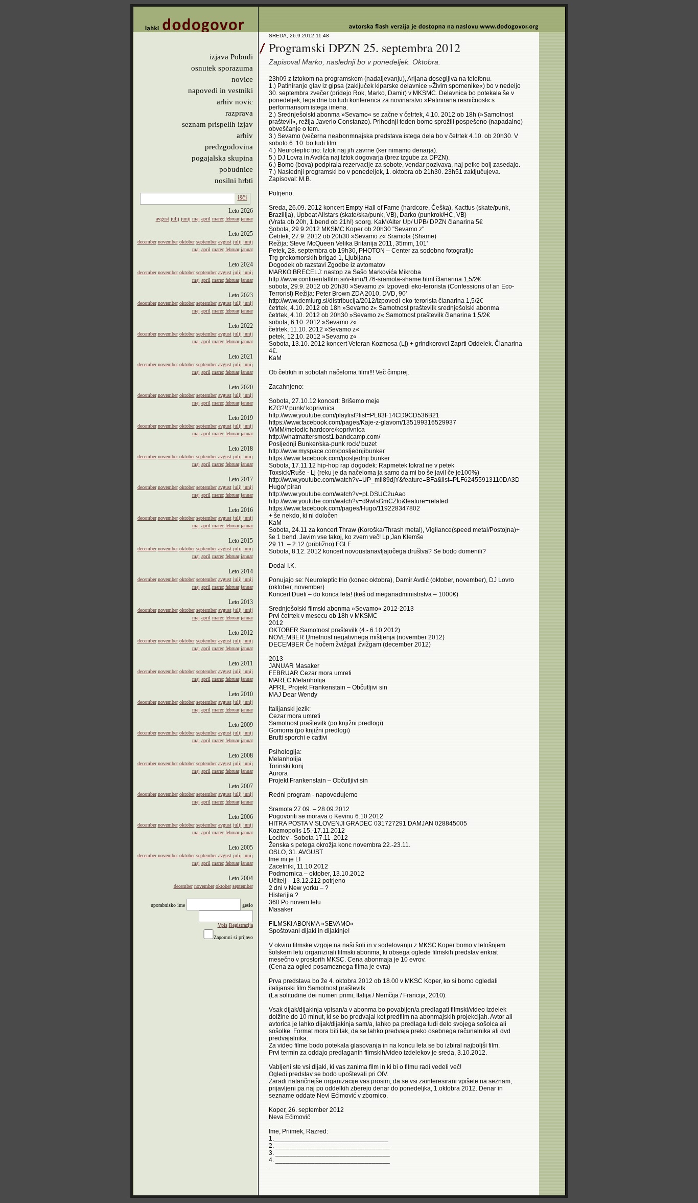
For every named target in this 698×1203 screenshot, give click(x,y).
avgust (162, 218)
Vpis (222, 925)
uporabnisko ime (168, 905)
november (168, 241)
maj (196, 218)
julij (175, 218)
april (206, 218)
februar (232, 218)
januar (247, 218)
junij (186, 218)
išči (242, 197)
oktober (187, 241)
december (146, 241)
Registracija (241, 925)
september (206, 241)
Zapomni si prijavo (233, 937)
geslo (247, 905)
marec (218, 218)
